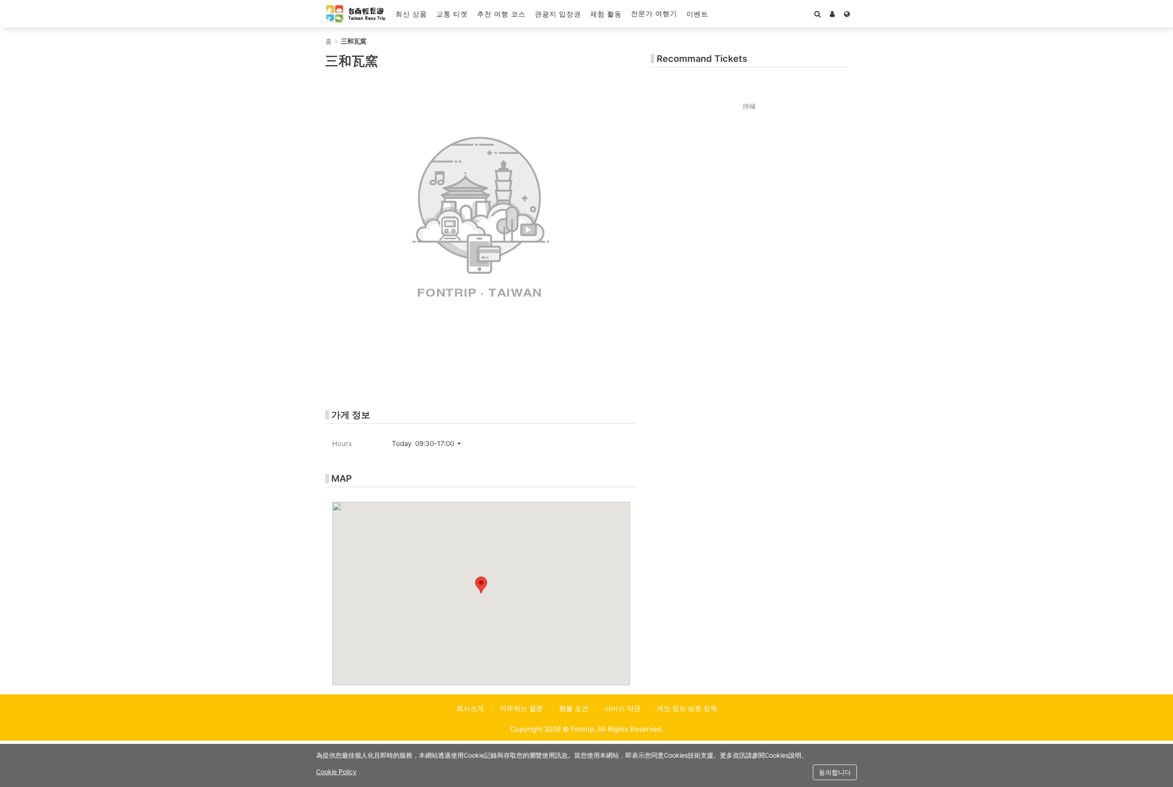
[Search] (817, 14)
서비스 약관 (622, 708)
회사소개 (470, 708)
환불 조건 (573, 708)
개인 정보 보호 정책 (687, 708)
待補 (749, 106)
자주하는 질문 (521, 708)
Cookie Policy (336, 772)
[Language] (847, 14)
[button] (697, 14)
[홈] (355, 14)
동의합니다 (835, 772)
